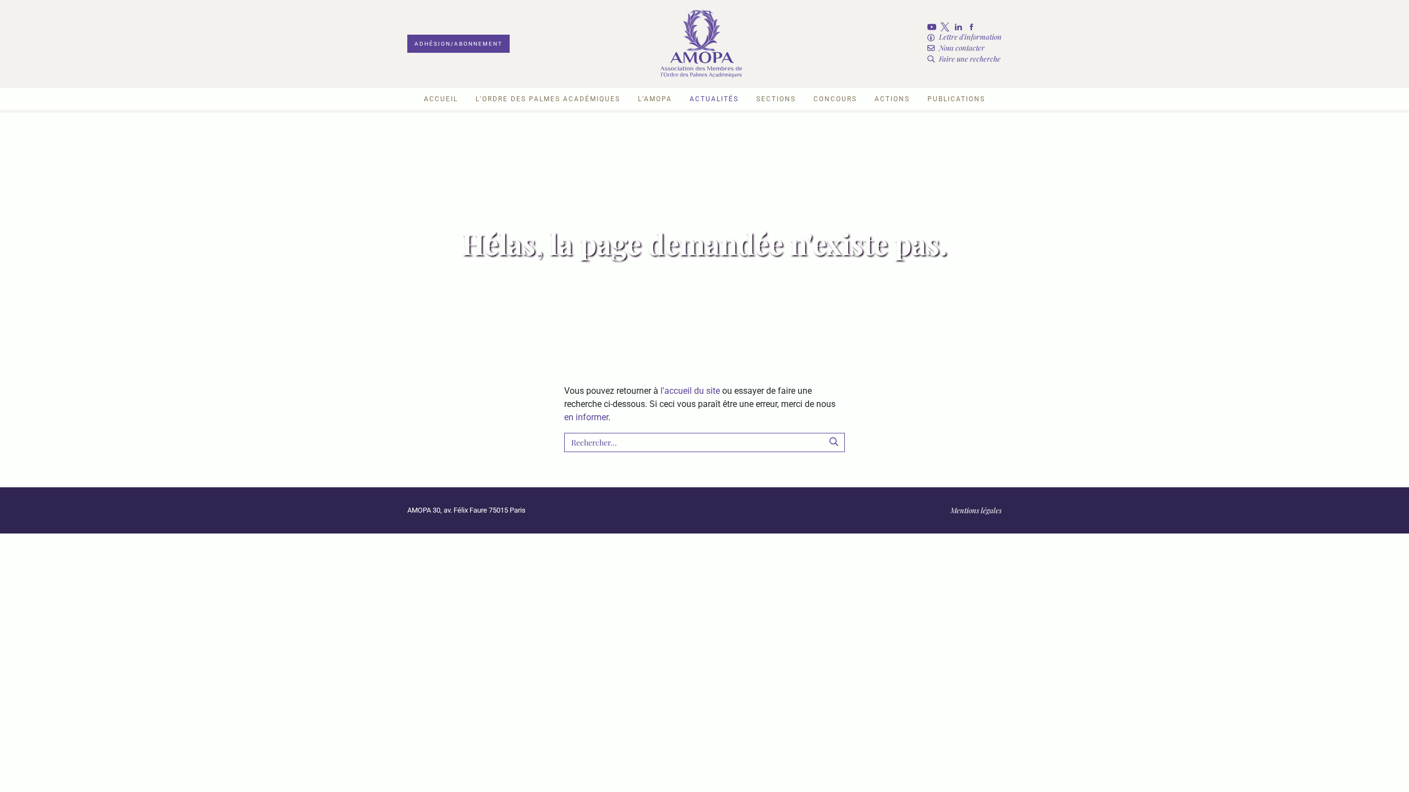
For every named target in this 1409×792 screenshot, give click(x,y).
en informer (586, 417)
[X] (947, 27)
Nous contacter (962, 47)
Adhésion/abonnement (458, 44)
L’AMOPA (655, 99)
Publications (956, 99)
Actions (892, 99)
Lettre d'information (970, 36)
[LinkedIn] (960, 27)
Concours (835, 99)
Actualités (714, 99)
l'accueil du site (690, 391)
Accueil (441, 99)
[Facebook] (973, 27)
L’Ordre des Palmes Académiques (548, 99)
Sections (776, 99)
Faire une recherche (970, 58)
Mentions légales (976, 510)
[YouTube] (934, 27)
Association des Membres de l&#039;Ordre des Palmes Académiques (701, 43)
